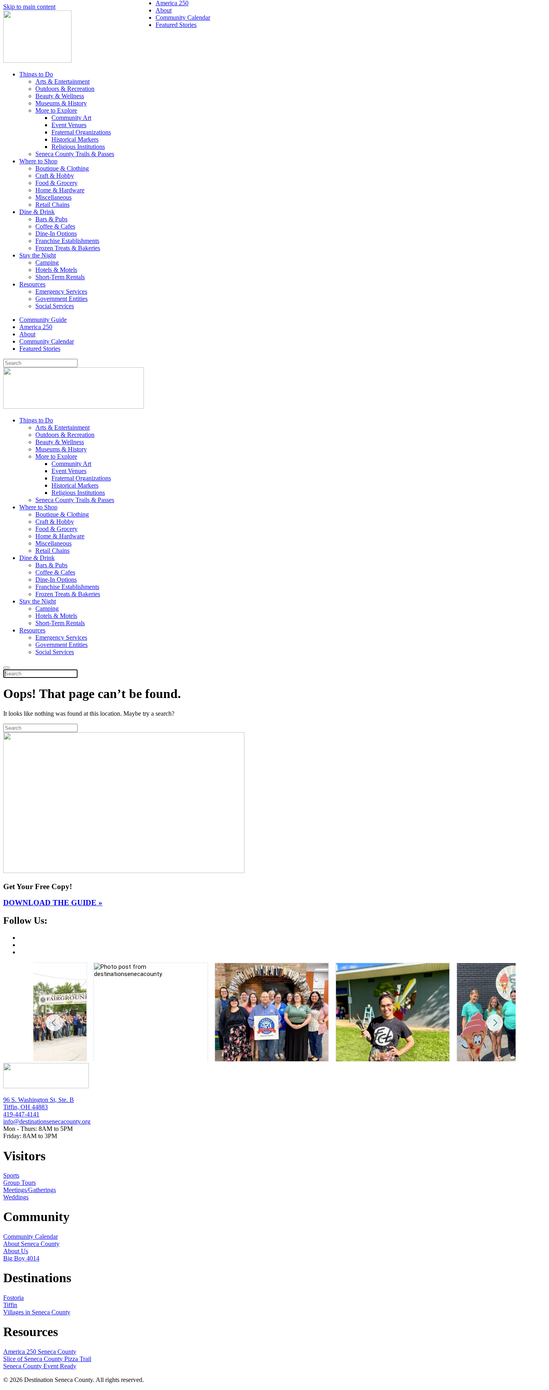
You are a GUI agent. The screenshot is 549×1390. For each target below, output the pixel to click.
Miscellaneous (53, 197)
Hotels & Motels (56, 269)
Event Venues (68, 124)
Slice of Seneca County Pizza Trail (47, 1358)
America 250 (35, 326)
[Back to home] (37, 60)
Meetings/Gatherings (29, 1189)
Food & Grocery (56, 182)
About (27, 334)
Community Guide (43, 319)
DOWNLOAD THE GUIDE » (52, 902)
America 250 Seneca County (39, 1351)
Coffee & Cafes (55, 226)
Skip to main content (29, 6)
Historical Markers (74, 139)
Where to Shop (38, 161)
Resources (32, 284)
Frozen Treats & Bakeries (67, 248)
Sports (11, 1175)
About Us (15, 1251)
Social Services (54, 306)
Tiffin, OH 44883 (25, 1107)
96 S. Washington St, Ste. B (38, 1099)
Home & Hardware (59, 190)
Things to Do (36, 74)
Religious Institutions (78, 146)
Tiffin (10, 1304)
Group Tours (19, 1182)
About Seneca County (31, 1243)
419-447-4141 (21, 1114)
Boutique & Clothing (62, 168)
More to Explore (56, 110)
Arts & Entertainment (62, 81)
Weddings (16, 1197)
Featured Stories (39, 348)
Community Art (71, 117)
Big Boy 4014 (21, 1258)
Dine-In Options (56, 233)
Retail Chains (52, 204)
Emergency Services (61, 291)
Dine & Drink (37, 211)
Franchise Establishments (67, 240)
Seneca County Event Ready (39, 1366)
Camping (47, 262)
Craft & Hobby (54, 175)
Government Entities (61, 298)
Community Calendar (46, 341)
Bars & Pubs (51, 219)
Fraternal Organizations (81, 132)
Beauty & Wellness (59, 96)
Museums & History (61, 103)
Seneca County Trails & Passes (74, 153)
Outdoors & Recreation (64, 88)
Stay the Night (37, 255)
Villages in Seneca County (36, 1312)
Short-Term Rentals (60, 277)
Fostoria (13, 1297)
